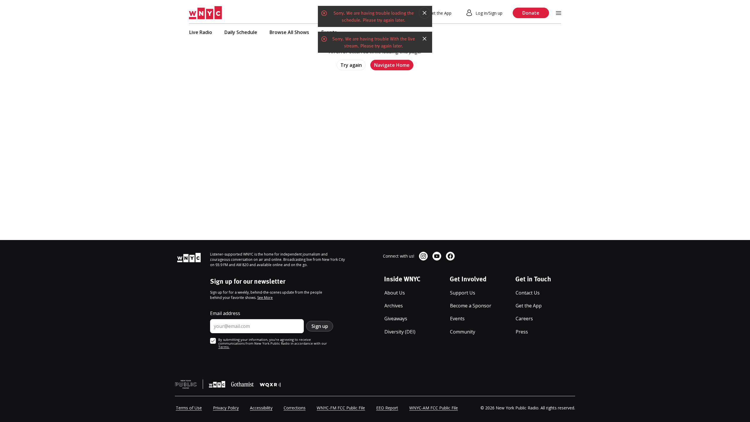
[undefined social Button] (423, 256)
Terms (223, 347)
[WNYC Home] (205, 13)
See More (265, 297)
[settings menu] (558, 13)
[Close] (424, 13)
